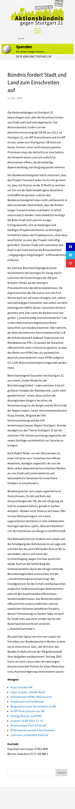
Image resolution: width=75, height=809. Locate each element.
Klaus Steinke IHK (21, 687)
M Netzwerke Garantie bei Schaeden (32, 730)
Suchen (62, 772)
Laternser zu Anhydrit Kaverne (29, 735)
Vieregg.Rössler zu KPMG (26, 716)
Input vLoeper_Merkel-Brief (27, 692)
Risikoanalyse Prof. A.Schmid (28, 725)
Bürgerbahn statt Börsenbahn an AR (33, 706)
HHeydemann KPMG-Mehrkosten (31, 697)
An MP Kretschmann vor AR (27, 711)
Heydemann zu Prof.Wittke (27, 701)
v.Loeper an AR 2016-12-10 (26, 720)
